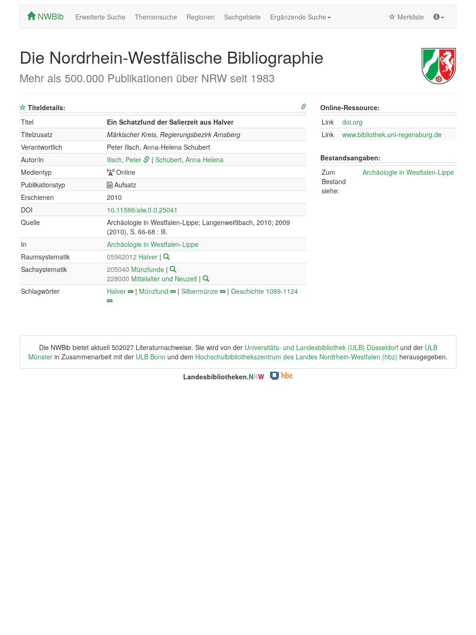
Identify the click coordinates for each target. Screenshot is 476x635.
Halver (133, 256)
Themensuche (156, 16)
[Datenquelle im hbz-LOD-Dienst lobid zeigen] (303, 107)
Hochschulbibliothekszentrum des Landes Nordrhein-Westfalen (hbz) (296, 356)
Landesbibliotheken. (223, 376)
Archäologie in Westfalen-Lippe (152, 244)
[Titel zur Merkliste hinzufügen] (23, 107)
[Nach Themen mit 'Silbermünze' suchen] (222, 291)
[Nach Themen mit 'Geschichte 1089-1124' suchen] (109, 300)
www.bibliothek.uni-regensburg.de (392, 134)
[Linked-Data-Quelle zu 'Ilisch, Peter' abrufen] (146, 159)
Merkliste (410, 16)
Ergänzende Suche (298, 16)
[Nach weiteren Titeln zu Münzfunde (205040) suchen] (173, 269)
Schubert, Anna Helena (189, 159)
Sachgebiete (242, 16)
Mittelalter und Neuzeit (153, 278)
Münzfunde (136, 269)
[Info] (439, 16)
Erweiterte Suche (100, 16)
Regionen (200, 16)
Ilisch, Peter (124, 159)
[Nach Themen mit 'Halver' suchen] (130, 291)
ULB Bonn (150, 356)
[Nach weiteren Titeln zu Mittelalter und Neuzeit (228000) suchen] (206, 278)
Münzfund (153, 291)
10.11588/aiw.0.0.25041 (142, 209)
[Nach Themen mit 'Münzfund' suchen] (173, 291)
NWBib (49, 16)
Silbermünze (199, 291)
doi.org (352, 121)
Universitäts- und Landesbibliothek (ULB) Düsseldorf (321, 347)
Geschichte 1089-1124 (264, 291)
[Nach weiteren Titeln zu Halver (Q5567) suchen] (166, 256)
